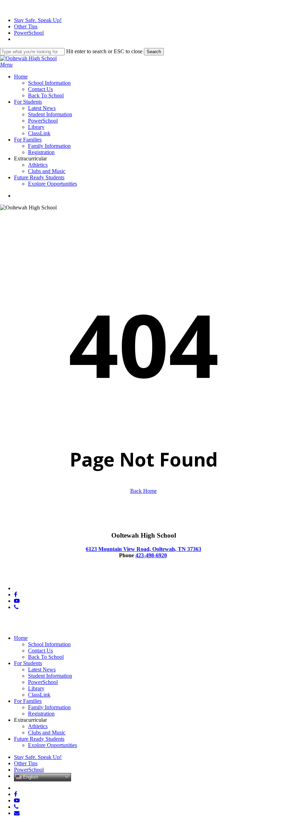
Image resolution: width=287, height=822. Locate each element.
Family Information (49, 707)
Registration (41, 714)
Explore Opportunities (52, 745)
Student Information (50, 676)
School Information (49, 644)
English (30, 776)
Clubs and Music (46, 732)
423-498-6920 (151, 555)
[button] (6, 65)
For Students (28, 663)
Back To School (46, 657)
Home (21, 638)
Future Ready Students (39, 739)
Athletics (38, 726)
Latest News (42, 669)
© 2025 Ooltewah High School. (35, 576)
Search (154, 51)
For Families (28, 701)
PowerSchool (43, 682)
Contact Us (40, 651)
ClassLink (39, 695)
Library (36, 688)
